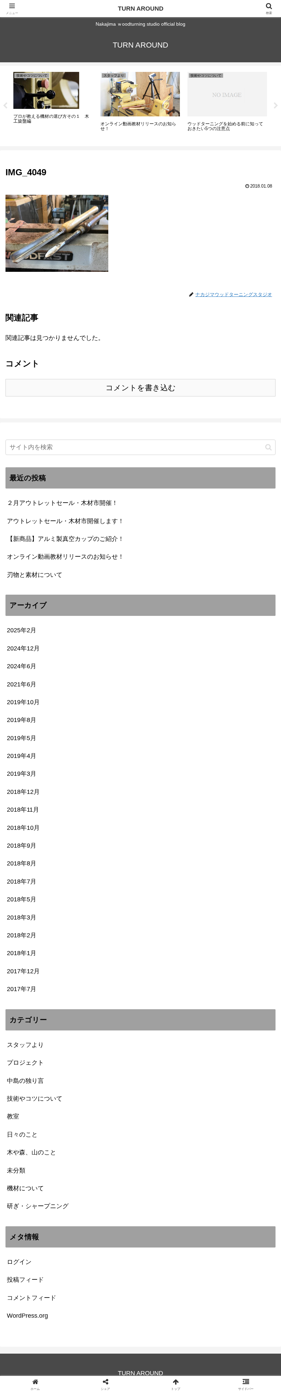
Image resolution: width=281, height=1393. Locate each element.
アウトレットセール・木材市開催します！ (65, 521)
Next (275, 105)
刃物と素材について (34, 574)
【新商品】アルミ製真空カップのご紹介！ (65, 538)
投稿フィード (25, 1279)
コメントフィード (31, 1297)
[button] (268, 447)
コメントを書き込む (141, 387)
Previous (5, 105)
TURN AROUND (140, 8)
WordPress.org (27, 1315)
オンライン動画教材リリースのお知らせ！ (65, 556)
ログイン (19, 1261)
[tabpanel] (53, 105)
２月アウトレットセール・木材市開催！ (62, 502)
